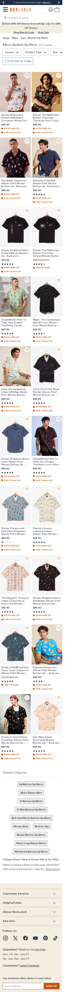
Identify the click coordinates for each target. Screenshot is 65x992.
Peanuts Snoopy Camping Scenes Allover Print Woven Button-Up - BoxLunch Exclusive (46, 531)
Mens (15, 37)
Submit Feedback (29, 965)
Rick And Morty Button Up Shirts (31, 817)
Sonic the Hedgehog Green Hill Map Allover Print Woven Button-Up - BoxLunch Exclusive (14, 392)
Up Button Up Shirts (31, 784)
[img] (5, 938)
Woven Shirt (20, 826)
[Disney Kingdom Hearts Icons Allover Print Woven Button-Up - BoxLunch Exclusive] (15, 436)
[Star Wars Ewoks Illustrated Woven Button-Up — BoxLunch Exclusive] (47, 714)
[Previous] (3, 2)
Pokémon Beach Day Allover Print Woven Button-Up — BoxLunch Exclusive (47, 670)
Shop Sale (43, 32)
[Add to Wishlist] (27, 75)
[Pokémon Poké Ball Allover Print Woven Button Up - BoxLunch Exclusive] (47, 158)
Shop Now (48, 2)
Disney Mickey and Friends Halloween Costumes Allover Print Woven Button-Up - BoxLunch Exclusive (15, 117)
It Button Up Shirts (31, 801)
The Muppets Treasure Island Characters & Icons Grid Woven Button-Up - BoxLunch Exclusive (15, 600)
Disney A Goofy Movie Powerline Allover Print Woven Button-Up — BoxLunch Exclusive (15, 740)
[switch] (18, 61)
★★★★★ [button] (39, 194)
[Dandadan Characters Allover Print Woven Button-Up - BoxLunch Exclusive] (15, 158)
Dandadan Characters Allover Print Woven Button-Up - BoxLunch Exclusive (14, 183)
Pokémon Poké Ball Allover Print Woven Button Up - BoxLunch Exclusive (46, 183)
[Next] (58, 2)
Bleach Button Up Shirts (31, 834)
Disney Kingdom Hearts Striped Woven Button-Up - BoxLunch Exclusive (15, 253)
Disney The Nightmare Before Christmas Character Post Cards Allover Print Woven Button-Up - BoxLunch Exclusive (46, 117)
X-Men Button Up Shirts (31, 809)
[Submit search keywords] (5, 17)
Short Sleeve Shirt (31, 792)
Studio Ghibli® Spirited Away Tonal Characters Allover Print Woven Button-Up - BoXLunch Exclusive (15, 670)
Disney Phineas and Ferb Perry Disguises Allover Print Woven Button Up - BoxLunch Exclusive (14, 531)
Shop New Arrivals (23, 32)
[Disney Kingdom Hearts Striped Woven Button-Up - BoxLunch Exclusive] (15, 227)
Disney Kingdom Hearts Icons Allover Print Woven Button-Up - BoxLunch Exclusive (15, 461)
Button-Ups (42, 826)
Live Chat (40, 949)
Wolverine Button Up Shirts (31, 851)
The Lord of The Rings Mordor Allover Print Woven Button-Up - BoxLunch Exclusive (46, 392)
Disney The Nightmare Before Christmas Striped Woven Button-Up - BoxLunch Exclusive (46, 253)
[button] (4, 9)
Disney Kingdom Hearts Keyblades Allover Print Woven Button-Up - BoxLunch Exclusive (47, 600)
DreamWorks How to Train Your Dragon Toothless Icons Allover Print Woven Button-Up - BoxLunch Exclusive (47, 461)
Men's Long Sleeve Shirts (31, 843)
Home (6, 37)
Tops (23, 37)
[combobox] (31, 17)
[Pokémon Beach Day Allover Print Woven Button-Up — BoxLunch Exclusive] (47, 644)
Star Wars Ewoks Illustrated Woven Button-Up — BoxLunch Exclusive (47, 740)
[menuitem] (57, 9)
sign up (51, 986)
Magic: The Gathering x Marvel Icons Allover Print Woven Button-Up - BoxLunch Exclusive (47, 322)
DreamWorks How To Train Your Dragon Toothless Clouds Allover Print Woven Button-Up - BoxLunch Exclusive (14, 322)
